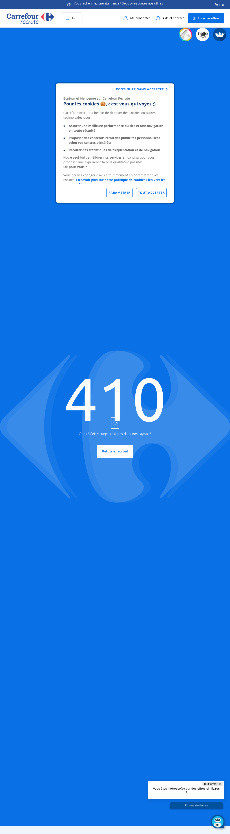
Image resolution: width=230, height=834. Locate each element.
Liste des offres (208, 18)
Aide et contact (173, 18)
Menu (75, 18)
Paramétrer (119, 192)
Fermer (219, 4)
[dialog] (115, 143)
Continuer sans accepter (140, 89)
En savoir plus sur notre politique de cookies (110, 180)
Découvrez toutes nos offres (142, 3)
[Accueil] (30, 18)
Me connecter (140, 18)
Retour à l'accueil (115, 451)
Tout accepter (151, 192)
